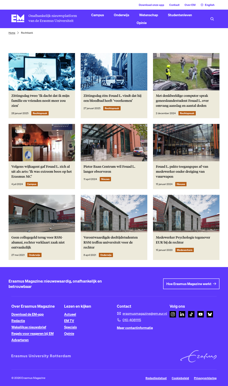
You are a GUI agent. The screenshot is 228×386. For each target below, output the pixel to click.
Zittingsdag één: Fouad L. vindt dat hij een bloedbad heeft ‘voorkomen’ (112, 98)
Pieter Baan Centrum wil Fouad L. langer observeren (109, 169)
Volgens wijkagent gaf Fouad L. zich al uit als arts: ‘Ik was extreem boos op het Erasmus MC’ (41, 172)
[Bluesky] (210, 314)
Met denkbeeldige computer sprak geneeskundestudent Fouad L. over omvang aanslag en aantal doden (182, 101)
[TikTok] (191, 314)
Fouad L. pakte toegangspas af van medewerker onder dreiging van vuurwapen (182, 172)
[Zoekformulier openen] (212, 18)
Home (12, 33)
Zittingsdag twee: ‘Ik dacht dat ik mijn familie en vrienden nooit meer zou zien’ (40, 101)
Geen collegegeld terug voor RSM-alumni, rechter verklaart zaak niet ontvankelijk (38, 242)
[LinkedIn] (182, 314)
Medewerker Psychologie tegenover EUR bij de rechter (183, 239)
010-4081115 (132, 319)
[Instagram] (173, 314)
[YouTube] (200, 314)
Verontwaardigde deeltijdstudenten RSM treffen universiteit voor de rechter (111, 242)
